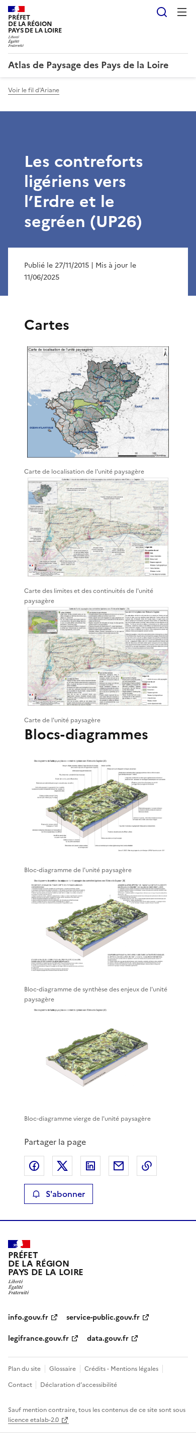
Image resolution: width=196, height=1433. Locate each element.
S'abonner (65, 1194)
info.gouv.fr (28, 1317)
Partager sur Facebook (34, 1166)
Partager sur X (62, 1166)
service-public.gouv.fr (103, 1317)
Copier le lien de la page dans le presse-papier (147, 1166)
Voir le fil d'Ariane (33, 90)
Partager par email (119, 1166)
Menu (182, 12)
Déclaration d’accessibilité (78, 1384)
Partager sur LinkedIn (90, 1166)
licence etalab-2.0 (33, 1419)
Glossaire (62, 1368)
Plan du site (24, 1368)
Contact (21, 1384)
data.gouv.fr (108, 1338)
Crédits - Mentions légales (121, 1368)
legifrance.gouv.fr (38, 1338)
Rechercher (162, 12)
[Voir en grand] (98, 403)
